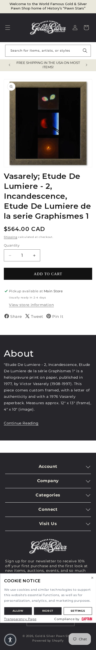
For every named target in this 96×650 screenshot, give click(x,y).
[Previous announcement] (9, 65)
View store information (31, 305)
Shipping (10, 237)
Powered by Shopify (48, 640)
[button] (7, 27)
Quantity (11, 245)
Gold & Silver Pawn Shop (54, 636)
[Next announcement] (86, 65)
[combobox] (48, 50)
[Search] (85, 50)
